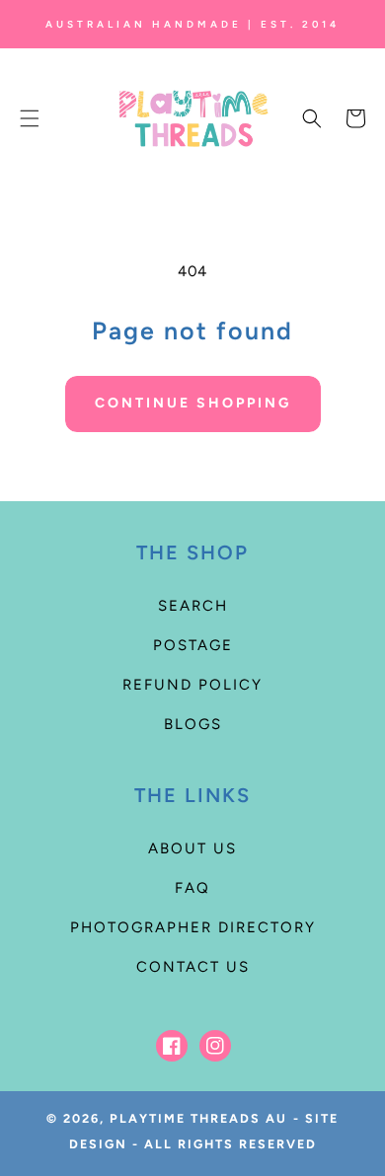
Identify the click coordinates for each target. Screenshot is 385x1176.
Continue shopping (193, 403)
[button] (29, 118)
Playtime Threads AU (198, 1118)
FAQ (192, 888)
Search (193, 606)
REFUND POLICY (192, 685)
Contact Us (193, 967)
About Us (192, 848)
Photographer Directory (193, 927)
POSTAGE (193, 645)
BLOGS (193, 724)
